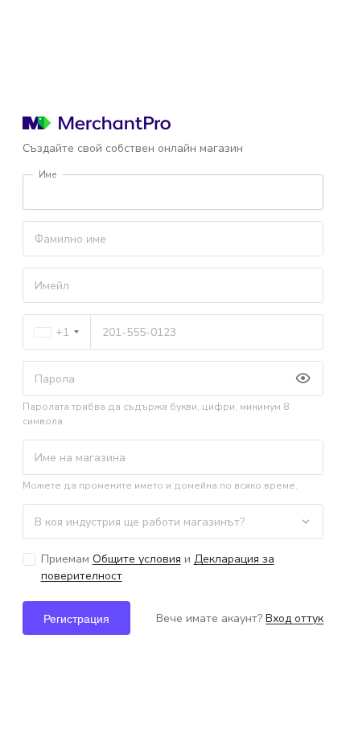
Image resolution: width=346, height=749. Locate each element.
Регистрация (76, 618)
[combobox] (57, 332)
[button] (303, 378)
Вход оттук (294, 618)
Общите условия (137, 559)
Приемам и (157, 567)
